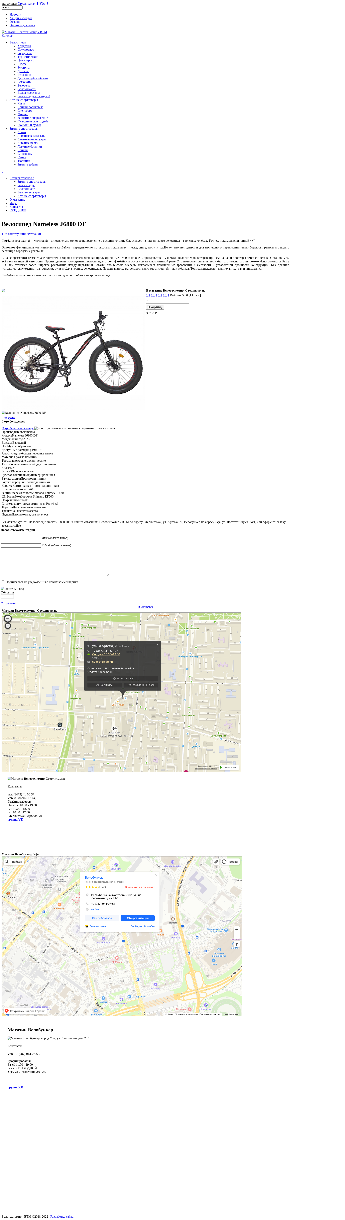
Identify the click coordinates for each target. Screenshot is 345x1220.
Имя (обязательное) (55, 538)
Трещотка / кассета (14, 510)
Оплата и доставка (22, 25)
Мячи (21, 103)
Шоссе (22, 64)
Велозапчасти (27, 89)
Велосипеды (18, 42)
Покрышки (9, 500)
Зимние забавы (28, 164)
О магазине (17, 199)
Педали (7, 514)
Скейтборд (25, 110)
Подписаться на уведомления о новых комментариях (42, 582)
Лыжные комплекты (31, 135)
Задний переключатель (17, 493)
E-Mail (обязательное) (56, 545)
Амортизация (11, 453)
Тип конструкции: (14, 234)
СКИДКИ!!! (18, 210)
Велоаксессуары (29, 92)
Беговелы (24, 85)
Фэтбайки (24, 74)
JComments (145, 607)
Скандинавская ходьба (33, 121)
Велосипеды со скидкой (34, 96)
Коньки (23, 150)
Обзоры (15, 21)
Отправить (8, 603)
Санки (22, 157)
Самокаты (24, 82)
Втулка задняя (11, 478)
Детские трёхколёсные (33, 78)
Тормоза (7, 460)
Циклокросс (26, 60)
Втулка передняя (13, 482)
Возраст (7, 442)
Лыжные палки (28, 143)
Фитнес (23, 114)
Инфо (13, 203)
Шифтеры (8, 496)
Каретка (7, 485)
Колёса (6, 467)
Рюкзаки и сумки (29, 125)
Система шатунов (14, 503)
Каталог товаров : (22, 178)
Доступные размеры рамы (19, 449)
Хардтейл (24, 46)
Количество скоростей (17, 489)
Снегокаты (25, 153)
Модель (7, 435)
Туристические (28, 56)
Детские (23, 71)
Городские (25, 53)
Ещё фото (8, 418)
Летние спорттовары (24, 100)
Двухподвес (26, 49)
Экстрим (24, 67)
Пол (4, 446)
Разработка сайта (61, 1216)
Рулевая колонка (13, 475)
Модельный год (12, 439)
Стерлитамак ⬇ (29, 3)
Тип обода (9, 464)
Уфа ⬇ (44, 3)
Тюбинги (24, 161)
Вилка (6, 471)
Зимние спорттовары (24, 128)
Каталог (7, 35)
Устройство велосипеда (18, 428)
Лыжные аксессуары (32, 139)
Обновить (7, 592)
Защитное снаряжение (33, 117)
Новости (15, 14)
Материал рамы (12, 457)
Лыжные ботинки (30, 146)
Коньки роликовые (30, 107)
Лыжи (22, 132)
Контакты (16, 206)
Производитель (12, 432)
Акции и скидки (21, 18)
